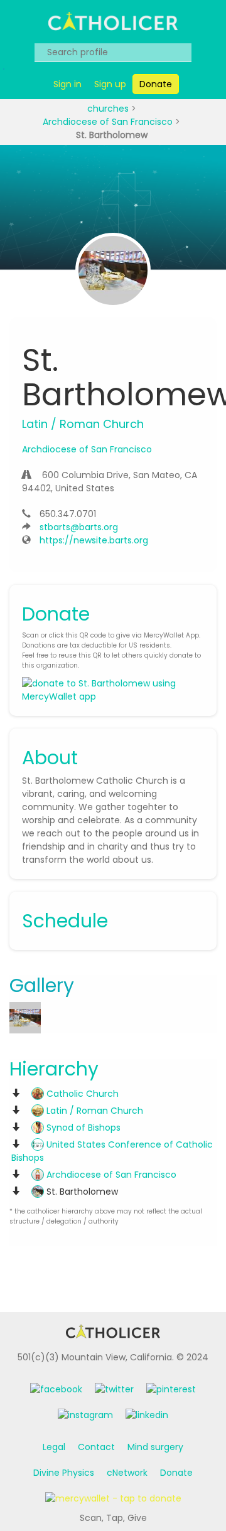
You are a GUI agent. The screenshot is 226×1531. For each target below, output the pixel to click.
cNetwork (127, 1472)
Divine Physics (63, 1472)
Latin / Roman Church (93, 1110)
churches (109, 108)
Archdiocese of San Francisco (109, 121)
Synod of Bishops (82, 1127)
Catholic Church (81, 1093)
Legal (54, 1447)
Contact (96, 1447)
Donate (176, 1472)
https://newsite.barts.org (94, 540)
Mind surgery (155, 1447)
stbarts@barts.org (79, 527)
